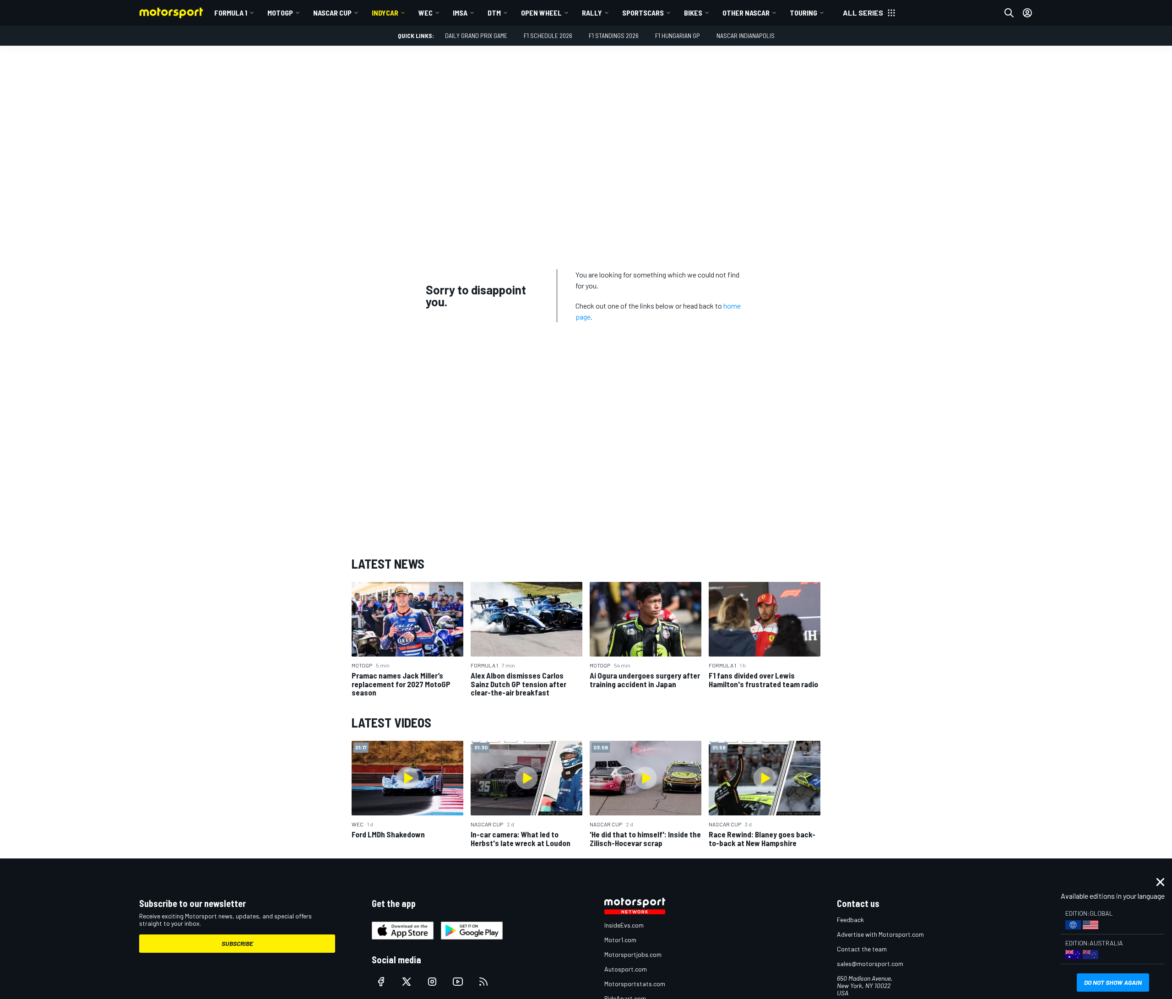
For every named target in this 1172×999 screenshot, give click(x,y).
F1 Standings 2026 (614, 35)
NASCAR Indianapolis (745, 35)
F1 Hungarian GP (677, 35)
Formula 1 (230, 12)
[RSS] (483, 981)
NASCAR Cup (332, 12)
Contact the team (862, 949)
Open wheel (541, 12)
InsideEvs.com (624, 925)
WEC (425, 12)
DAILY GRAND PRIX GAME (476, 35)
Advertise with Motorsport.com (880, 934)
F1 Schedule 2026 (548, 35)
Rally (592, 12)
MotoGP (280, 12)
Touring (803, 12)
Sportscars (643, 12)
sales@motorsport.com (870, 963)
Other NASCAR (746, 12)
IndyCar (385, 12)
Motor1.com (620, 940)
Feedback (850, 919)
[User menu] (1027, 13)
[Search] (1009, 13)
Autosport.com (625, 969)
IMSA (460, 12)
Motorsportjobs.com (633, 954)
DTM (494, 12)
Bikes (693, 12)
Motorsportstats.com (634, 984)
